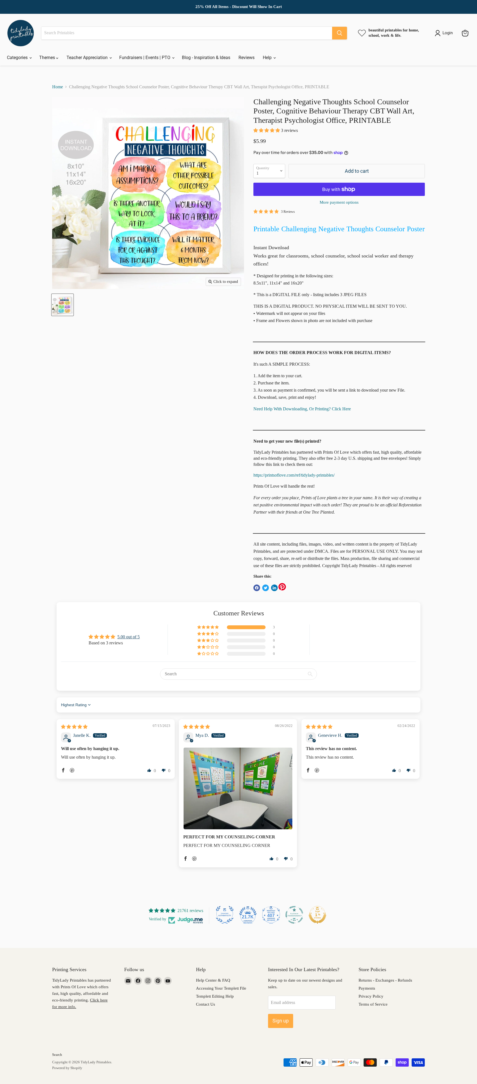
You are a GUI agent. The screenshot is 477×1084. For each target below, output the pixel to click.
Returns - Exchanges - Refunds (385, 980)
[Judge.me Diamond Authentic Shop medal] (225, 915)
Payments (367, 988)
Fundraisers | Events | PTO (145, 57)
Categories (18, 57)
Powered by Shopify (67, 1068)
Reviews (247, 57)
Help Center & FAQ (213, 980)
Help (268, 57)
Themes (47, 57)
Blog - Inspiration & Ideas (206, 57)
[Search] (339, 33)
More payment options (339, 202)
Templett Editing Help (215, 996)
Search (57, 1055)
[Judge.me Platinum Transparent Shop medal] (294, 915)
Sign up (280, 1021)
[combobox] (186, 33)
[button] (267, 130)
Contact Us (205, 1004)
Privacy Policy (371, 996)
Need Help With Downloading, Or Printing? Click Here (302, 408)
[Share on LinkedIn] (274, 587)
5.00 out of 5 (128, 636)
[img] (74, 726)
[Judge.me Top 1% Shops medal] (317, 915)
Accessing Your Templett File (221, 988)
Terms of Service (373, 1004)
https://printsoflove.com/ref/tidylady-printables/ (294, 475)
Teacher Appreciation (88, 57)
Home (57, 86)
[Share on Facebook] (256, 587)
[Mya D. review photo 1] (238, 788)
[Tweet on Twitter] (265, 587)
